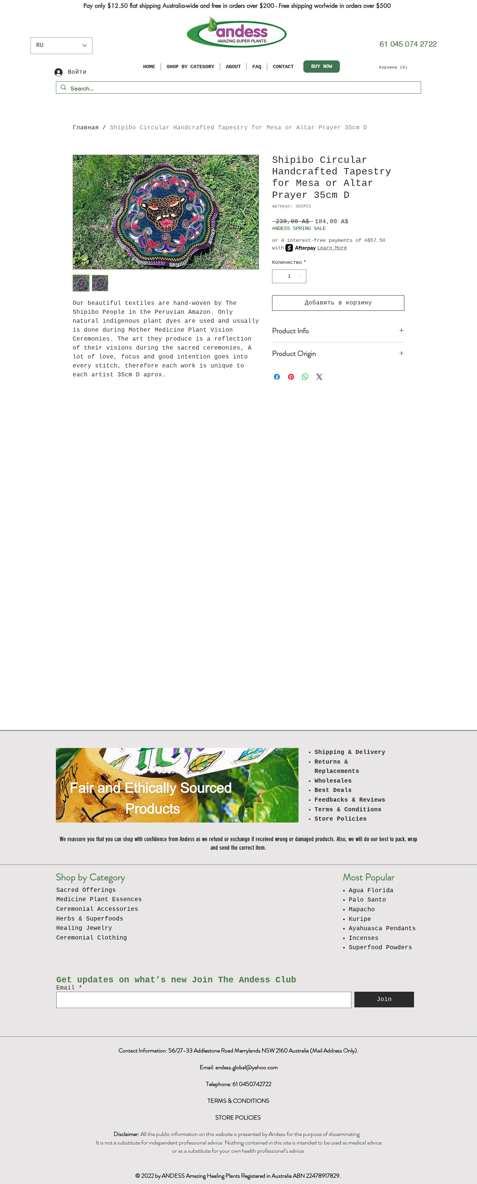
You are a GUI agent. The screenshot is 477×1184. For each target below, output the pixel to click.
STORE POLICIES (238, 1117)
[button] (395, 67)
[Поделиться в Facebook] (276, 376)
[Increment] (300, 276)
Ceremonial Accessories (97, 909)
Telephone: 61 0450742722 (238, 1084)
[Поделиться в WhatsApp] (305, 376)
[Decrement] (277, 276)
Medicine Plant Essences (99, 899)
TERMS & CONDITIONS (238, 1100)
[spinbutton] (289, 276)
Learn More (332, 248)
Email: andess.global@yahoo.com (239, 1067)
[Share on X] (319, 376)
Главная (86, 127)
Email (65, 988)
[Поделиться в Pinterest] (291, 376)
